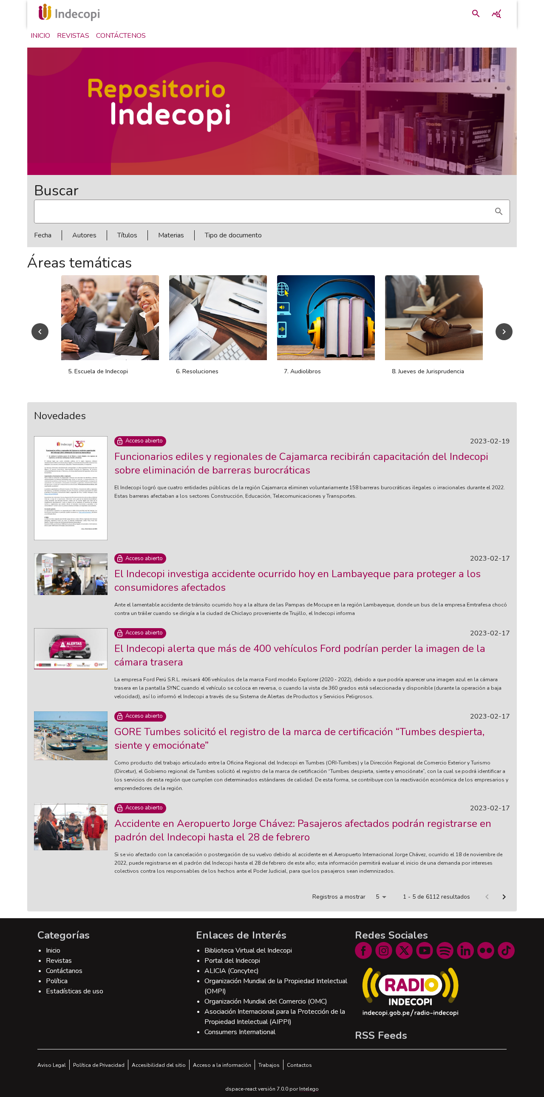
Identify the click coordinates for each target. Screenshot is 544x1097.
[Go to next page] (504, 896)
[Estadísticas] (496, 13)
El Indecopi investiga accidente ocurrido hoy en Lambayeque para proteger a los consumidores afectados (297, 580)
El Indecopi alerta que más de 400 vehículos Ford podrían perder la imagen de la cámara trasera (299, 655)
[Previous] (39, 331)
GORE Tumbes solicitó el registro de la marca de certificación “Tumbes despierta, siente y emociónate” (299, 738)
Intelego (309, 1089)
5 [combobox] (377, 897)
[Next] (504, 331)
